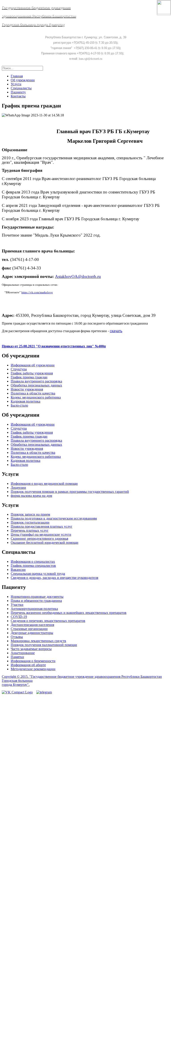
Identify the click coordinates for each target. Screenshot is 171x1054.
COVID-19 (19, 617)
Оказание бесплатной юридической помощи (44, 542)
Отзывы (17, 637)
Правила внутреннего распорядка (36, 381)
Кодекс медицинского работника (36, 397)
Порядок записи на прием (30, 514)
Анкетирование (23, 653)
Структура (19, 369)
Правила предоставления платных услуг (41, 526)
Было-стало (19, 405)
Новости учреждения (27, 389)
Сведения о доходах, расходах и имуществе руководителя (54, 577)
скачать (116, 331)
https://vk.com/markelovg (37, 292)
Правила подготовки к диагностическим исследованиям (54, 518)
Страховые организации (29, 629)
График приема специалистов (33, 565)
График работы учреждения (32, 373)
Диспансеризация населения (32, 625)
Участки (17, 605)
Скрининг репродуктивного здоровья (39, 538)
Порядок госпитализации (30, 522)
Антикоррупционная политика (34, 609)
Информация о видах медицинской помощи (44, 483)
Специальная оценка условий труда (38, 573)
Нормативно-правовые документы (37, 596)
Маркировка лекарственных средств (38, 641)
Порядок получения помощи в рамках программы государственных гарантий (70, 491)
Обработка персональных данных (36, 385)
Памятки (17, 657)
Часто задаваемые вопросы (31, 649)
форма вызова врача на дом (31, 496)
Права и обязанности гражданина (36, 601)
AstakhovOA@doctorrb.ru (78, 276)
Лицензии (18, 487)
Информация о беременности (33, 661)
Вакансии (18, 569)
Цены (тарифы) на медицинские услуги (41, 534)
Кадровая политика (25, 401)
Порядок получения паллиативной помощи (44, 645)
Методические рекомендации (33, 669)
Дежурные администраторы (32, 633)
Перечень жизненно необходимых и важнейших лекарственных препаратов (68, 613)
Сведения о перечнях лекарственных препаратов (48, 621)
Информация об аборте (28, 665)
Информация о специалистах (33, 561)
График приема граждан (29, 377)
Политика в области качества (33, 393)
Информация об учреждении (33, 365)
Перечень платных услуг (30, 530)
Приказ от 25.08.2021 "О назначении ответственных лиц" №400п (54, 346)
